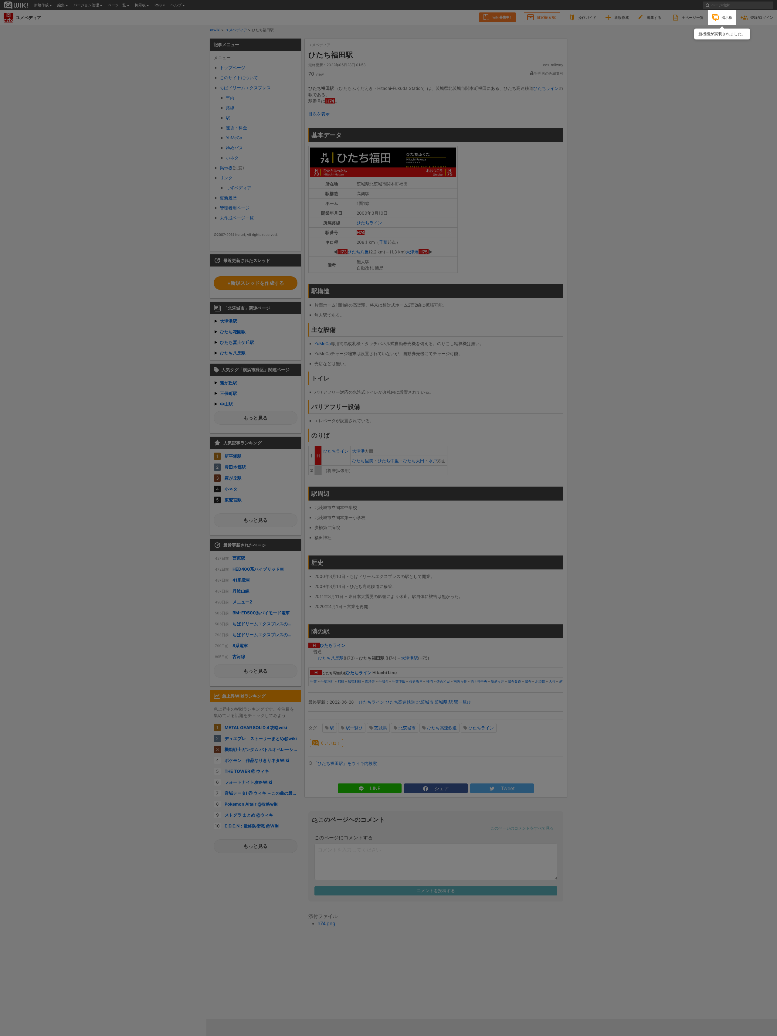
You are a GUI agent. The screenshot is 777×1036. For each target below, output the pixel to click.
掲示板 (726, 17)
